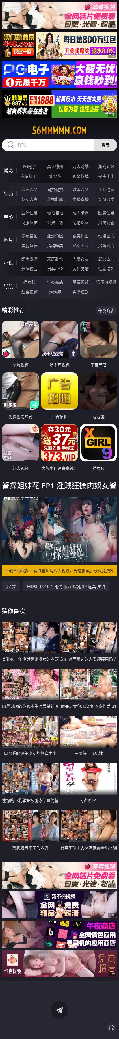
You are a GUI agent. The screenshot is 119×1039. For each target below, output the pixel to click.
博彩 (8, 170)
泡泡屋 (55, 292)
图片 (8, 240)
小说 (8, 263)
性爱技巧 (106, 268)
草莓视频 (80, 282)
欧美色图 (80, 236)
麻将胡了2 (29, 176)
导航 (8, 286)
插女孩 (29, 282)
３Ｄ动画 (106, 189)
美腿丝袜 (29, 245)
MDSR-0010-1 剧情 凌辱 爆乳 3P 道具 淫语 (66, 586)
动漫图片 (106, 236)
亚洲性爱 (29, 212)
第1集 (11, 586)
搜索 (106, 145)
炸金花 (55, 176)
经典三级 (55, 222)
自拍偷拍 (55, 189)
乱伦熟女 (80, 222)
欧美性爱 (106, 212)
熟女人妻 (29, 199)
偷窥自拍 (29, 236)
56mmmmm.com (59, 130)
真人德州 (55, 166)
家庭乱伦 (55, 259)
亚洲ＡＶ (29, 189)
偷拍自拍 (55, 212)
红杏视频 (29, 292)
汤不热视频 (106, 282)
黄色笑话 (80, 268)
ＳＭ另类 (106, 199)
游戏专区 (106, 166)
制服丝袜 (29, 222)
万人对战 (80, 166)
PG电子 (29, 166)
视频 (8, 194)
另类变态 (106, 222)
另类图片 (106, 245)
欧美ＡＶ (80, 189)
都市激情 (29, 259)
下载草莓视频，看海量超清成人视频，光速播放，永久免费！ (59, 570)
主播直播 (80, 199)
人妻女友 (80, 259)
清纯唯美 (55, 245)
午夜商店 (55, 282)
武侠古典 (106, 259)
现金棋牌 (80, 176)
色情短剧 (80, 292)
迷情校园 (29, 268)
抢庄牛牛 (106, 176)
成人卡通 (80, 212)
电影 (8, 217)
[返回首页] (111, 1027)
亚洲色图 (55, 236)
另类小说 (55, 268)
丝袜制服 (55, 199)
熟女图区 (80, 245)
